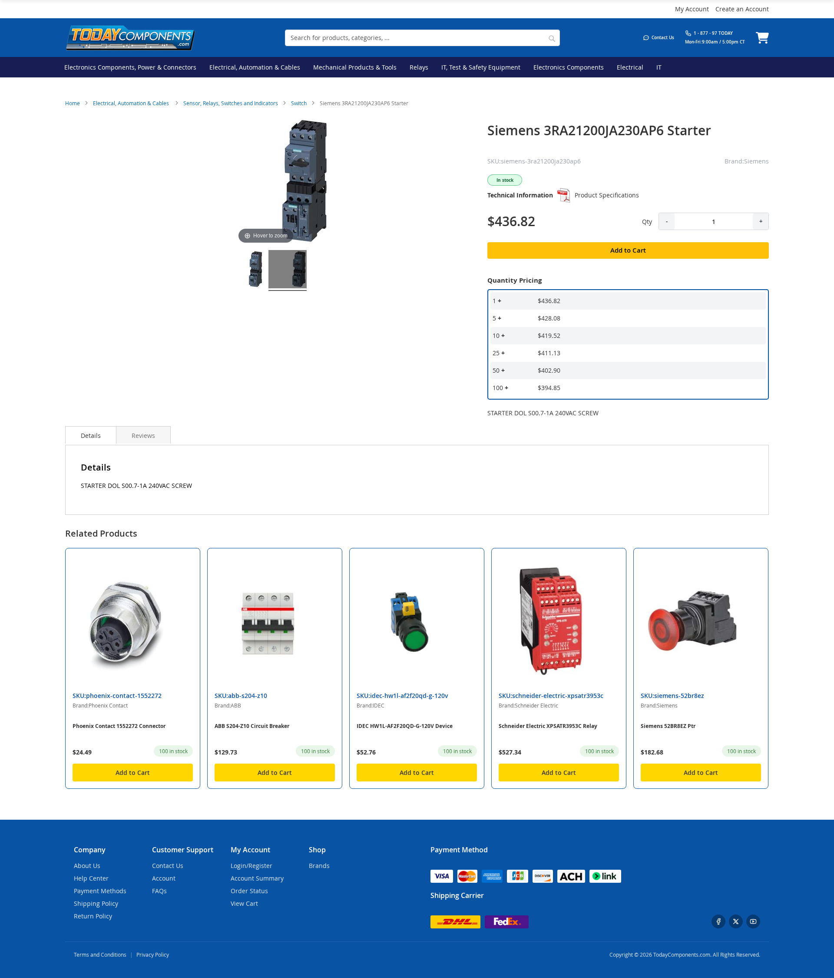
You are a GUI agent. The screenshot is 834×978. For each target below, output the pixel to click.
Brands (319, 865)
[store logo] (130, 37)
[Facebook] (718, 921)
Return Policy (93, 916)
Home (72, 103)
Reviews (143, 435)
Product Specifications (607, 195)
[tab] (90, 435)
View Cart (244, 903)
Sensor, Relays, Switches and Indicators (230, 103)
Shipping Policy (96, 903)
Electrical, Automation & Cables (131, 103)
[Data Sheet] (563, 195)
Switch (299, 103)
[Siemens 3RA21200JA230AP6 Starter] (244, 270)
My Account (692, 9)
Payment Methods (100, 891)
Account (163, 878)
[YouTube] (753, 921)
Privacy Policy (152, 954)
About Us (87, 865)
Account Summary (257, 878)
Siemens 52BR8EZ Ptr (668, 726)
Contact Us (167, 865)
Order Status (249, 891)
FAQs (159, 891)
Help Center (91, 878)
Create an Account (742, 9)
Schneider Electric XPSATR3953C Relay (548, 726)
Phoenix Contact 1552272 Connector (119, 726)
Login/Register (251, 865)
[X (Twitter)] (736, 921)
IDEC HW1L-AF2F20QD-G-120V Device (405, 726)
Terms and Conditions (100, 954)
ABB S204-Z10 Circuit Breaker (252, 726)
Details (91, 435)
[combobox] (422, 38)
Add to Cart (133, 772)
